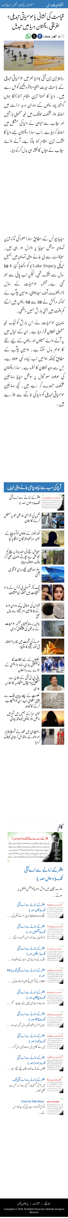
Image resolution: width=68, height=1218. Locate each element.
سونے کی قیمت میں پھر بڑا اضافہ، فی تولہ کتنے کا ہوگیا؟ (22, 644)
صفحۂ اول (30, 4)
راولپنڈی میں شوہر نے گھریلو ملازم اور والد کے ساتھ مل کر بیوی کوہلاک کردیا (22, 736)
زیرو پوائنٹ (6, 4)
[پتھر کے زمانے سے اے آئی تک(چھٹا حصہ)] (55, 977)
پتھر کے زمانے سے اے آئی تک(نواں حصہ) (31, 907)
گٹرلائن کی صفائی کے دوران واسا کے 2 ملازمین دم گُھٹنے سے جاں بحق (23, 610)
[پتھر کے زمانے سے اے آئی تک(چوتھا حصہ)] (55, 1020)
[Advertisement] (34, 191)
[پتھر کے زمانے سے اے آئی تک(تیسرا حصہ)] (55, 1042)
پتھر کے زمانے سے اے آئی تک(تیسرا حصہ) (31, 1038)
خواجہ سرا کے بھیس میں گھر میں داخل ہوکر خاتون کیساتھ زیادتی (23, 716)
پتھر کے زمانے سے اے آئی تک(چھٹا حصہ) (26, 972)
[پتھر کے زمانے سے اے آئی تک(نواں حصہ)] (55, 911)
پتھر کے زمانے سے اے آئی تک (28, 1079)
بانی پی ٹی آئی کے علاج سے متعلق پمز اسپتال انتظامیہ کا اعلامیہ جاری (22, 682)
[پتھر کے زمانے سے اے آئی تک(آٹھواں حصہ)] (55, 933)
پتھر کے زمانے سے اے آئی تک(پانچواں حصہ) (31, 994)
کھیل (14, 4)
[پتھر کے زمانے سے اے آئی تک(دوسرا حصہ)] (55, 1064)
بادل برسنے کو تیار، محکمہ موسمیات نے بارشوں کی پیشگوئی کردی (22, 626)
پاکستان (21, 4)
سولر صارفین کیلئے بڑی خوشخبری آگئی (24, 572)
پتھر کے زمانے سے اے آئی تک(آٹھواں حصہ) (31, 928)
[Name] (62, 4)
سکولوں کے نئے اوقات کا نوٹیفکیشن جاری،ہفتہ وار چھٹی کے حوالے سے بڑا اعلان (22, 664)
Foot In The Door (32, 1101)
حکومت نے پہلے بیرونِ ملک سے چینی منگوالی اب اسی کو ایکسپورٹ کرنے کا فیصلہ (22, 700)
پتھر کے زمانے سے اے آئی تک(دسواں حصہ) (24, 500)
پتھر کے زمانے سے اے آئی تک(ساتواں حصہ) (31, 950)
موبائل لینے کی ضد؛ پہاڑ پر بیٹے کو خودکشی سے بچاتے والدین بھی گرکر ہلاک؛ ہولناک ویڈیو (22, 556)
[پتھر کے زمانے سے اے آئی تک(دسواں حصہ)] (35, 848)
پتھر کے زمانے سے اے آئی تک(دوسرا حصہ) (31, 1060)
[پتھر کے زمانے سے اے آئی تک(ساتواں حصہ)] (55, 955)
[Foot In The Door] (55, 1108)
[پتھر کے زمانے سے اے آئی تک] (55, 1086)
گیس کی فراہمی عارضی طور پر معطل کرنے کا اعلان (22, 518)
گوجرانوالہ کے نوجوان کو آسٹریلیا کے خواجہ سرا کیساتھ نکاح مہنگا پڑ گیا (22, 536)
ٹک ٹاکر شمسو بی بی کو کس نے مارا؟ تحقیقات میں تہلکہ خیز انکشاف (22, 590)
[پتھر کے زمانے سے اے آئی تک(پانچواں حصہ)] (55, 998)
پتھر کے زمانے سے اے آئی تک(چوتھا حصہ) (31, 1016)
